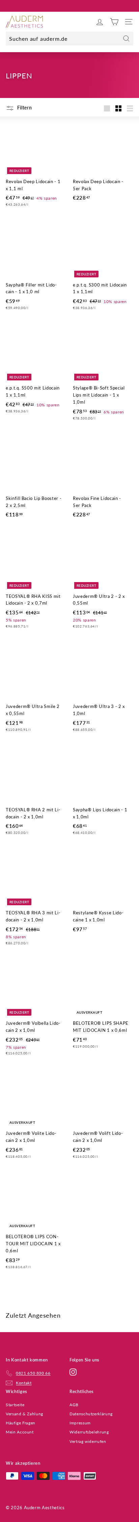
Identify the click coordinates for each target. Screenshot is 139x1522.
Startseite (15, 1404)
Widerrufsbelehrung (89, 1431)
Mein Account (20, 1431)
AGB (74, 1404)
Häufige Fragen (20, 1422)
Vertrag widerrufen (88, 1441)
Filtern (24, 107)
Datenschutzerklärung (91, 1413)
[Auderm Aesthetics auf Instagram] (73, 1372)
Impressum (80, 1422)
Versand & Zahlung (24, 1413)
